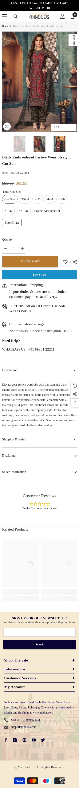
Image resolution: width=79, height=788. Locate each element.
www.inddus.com (42, 712)
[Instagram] (15, 740)
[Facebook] (5, 740)
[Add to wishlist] (65, 262)
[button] (65, 127)
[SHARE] (74, 262)
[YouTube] (33, 740)
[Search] (15, 16)
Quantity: (7, 239)
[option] (39, 82)
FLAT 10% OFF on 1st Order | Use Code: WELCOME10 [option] (39, 5)
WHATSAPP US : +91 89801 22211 (28, 349)
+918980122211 (30, 719)
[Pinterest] (24, 740)
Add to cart (30, 261)
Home (5, 26)
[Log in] (62, 16)
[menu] (4, 16)
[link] (20, 592)
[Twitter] (43, 740)
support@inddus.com (23, 727)
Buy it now (39, 274)
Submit (40, 644)
